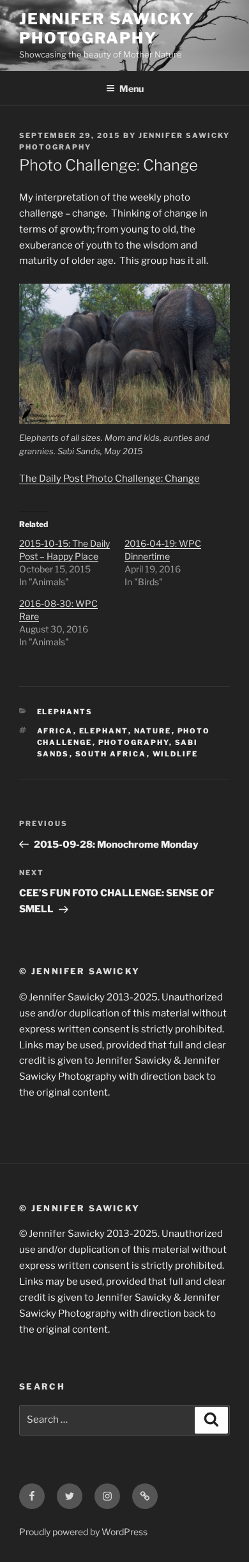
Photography (133, 742)
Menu (131, 88)
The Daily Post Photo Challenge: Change (109, 478)
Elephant (103, 730)
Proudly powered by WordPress (83, 1531)
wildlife (176, 753)
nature (153, 730)
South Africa (111, 753)
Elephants (65, 711)
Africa (55, 730)
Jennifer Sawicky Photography (107, 28)
